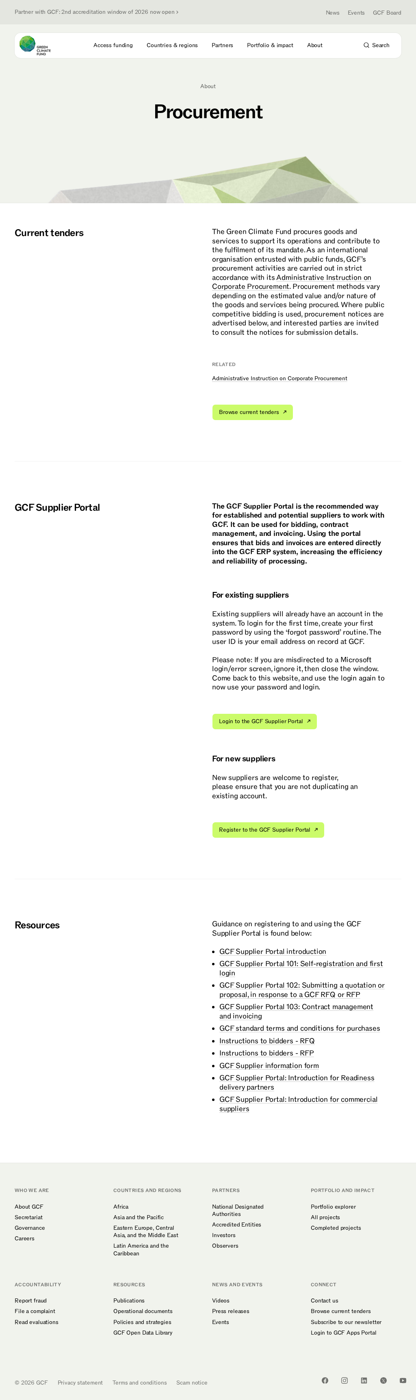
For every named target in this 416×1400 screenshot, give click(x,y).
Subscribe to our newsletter (346, 1322)
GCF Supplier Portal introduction (272, 951)
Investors (224, 1235)
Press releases (230, 1311)
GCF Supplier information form (269, 1066)
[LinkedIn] (364, 1380)
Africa (120, 1207)
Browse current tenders (341, 1311)
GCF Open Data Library (143, 1333)
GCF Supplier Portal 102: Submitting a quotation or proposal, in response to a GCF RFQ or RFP (302, 990)
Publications (129, 1301)
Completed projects (336, 1228)
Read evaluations (36, 1322)
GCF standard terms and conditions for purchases (299, 1028)
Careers (25, 1238)
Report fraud (31, 1301)
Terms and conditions (140, 1383)
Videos (221, 1301)
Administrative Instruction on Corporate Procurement (291, 282)
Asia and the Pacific (138, 1217)
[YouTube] (403, 1380)
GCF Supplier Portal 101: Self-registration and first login (301, 968)
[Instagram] (344, 1380)
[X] (383, 1380)
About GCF (29, 1207)
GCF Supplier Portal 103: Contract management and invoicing (296, 1011)
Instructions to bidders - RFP (266, 1053)
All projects (325, 1217)
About (208, 86)
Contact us (324, 1301)
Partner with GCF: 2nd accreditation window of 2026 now (95, 12)
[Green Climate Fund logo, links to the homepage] (42, 45)
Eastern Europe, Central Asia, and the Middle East (145, 1231)
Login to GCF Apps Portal (344, 1333)
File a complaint (35, 1311)
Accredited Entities (236, 1225)
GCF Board (387, 13)
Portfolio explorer (333, 1207)
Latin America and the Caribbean (141, 1249)
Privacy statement (80, 1383)
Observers (225, 1246)
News (333, 13)
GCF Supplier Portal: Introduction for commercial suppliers (298, 1104)
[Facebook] (325, 1380)
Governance (30, 1228)
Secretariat (28, 1217)
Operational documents (143, 1311)
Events (356, 13)
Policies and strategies (142, 1322)
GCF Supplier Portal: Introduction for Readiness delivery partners (297, 1082)
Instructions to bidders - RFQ (267, 1041)
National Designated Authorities (238, 1210)
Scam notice (191, 1383)
